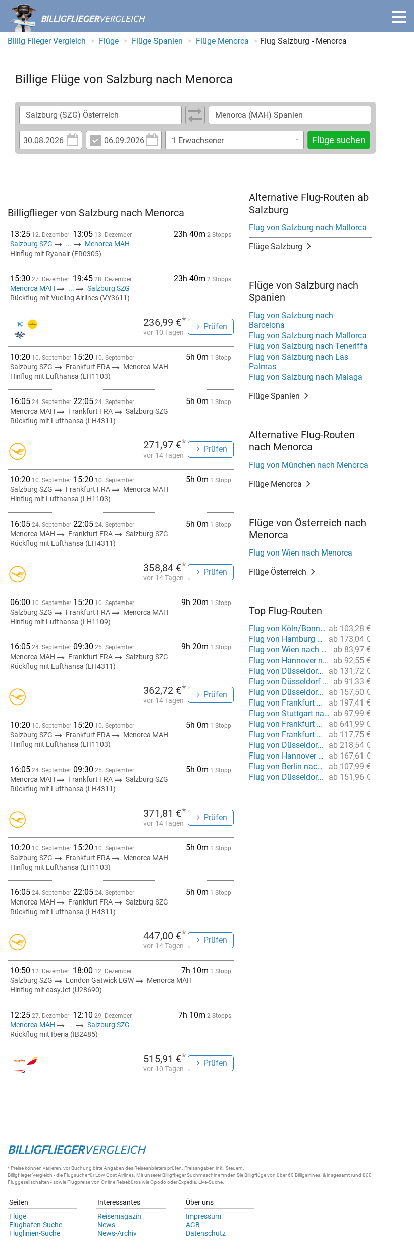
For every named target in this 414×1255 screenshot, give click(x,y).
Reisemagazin (119, 1216)
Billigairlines (307, 1175)
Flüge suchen (339, 140)
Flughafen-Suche (35, 1225)
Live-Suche (210, 1182)
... (69, 244)
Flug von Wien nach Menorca (300, 553)
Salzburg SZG (32, 244)
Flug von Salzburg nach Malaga (306, 377)
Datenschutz (206, 1233)
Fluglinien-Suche (34, 1233)
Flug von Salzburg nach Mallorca (308, 227)
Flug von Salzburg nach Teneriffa (308, 346)
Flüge (17, 1216)
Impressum (203, 1216)
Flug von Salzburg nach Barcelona (291, 320)
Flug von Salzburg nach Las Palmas (298, 361)
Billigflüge (255, 1175)
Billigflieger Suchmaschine (191, 1175)
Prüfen (215, 326)
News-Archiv (117, 1233)
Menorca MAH (107, 244)
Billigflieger (19, 1175)
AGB (193, 1225)
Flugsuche (75, 1175)
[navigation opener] (399, 17)
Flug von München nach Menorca (308, 465)
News (106, 1225)
